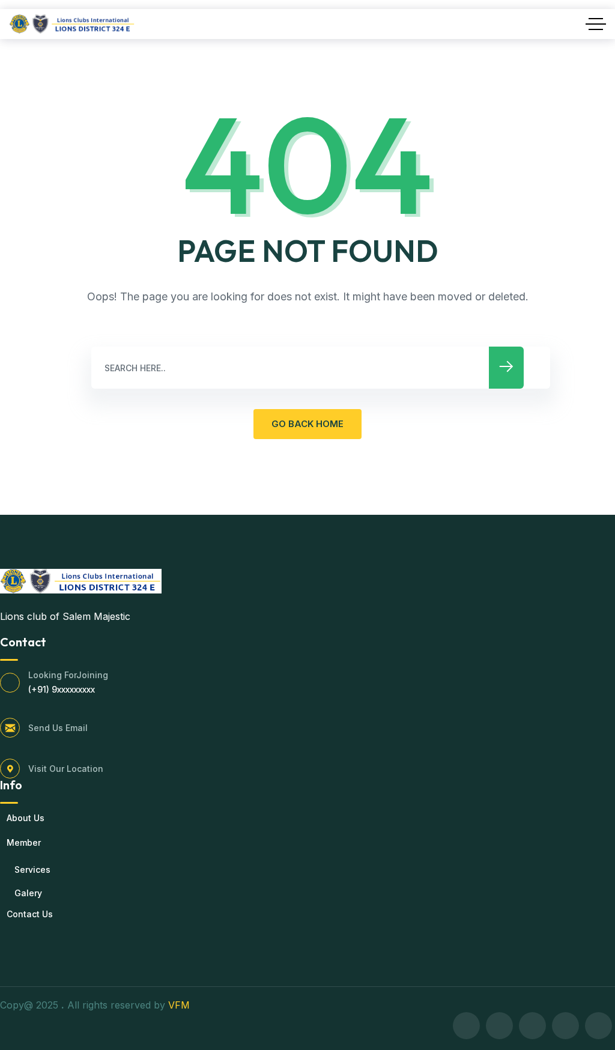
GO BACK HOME (307, 423)
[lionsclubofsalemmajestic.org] (72, 24)
